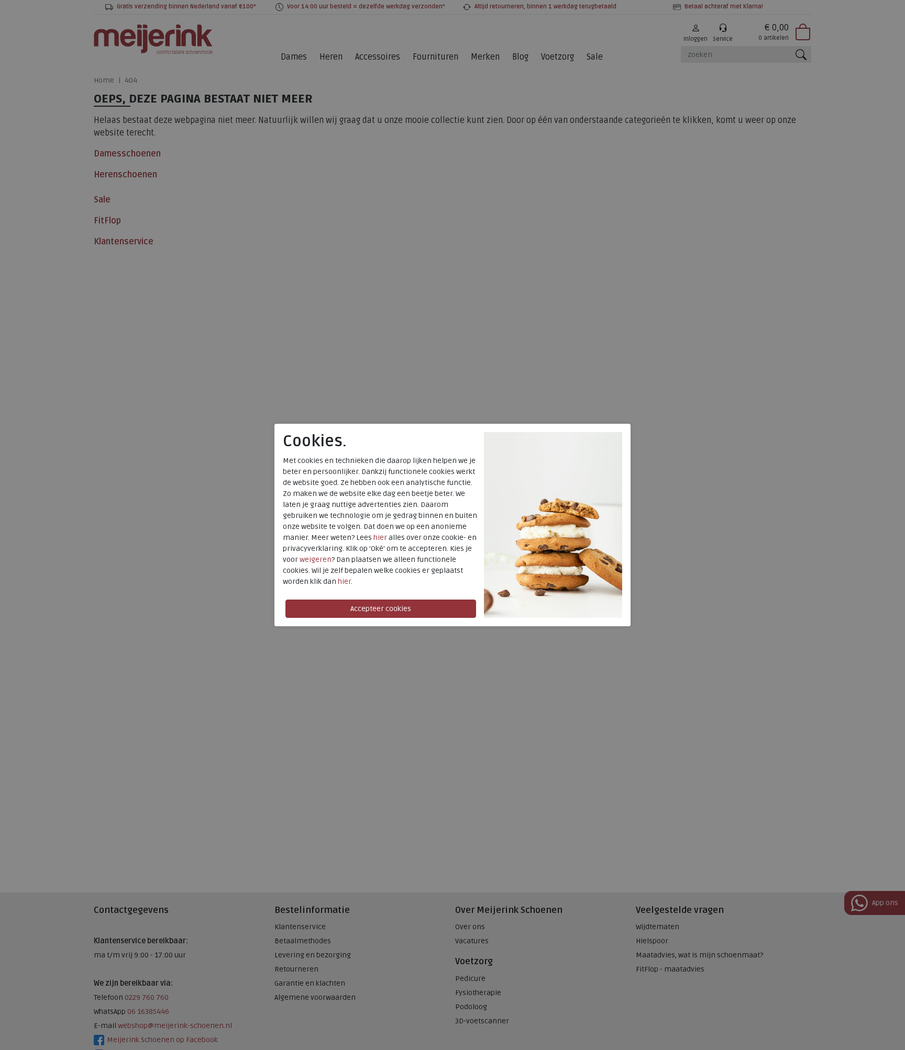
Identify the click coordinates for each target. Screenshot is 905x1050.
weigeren (316, 559)
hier (380, 537)
